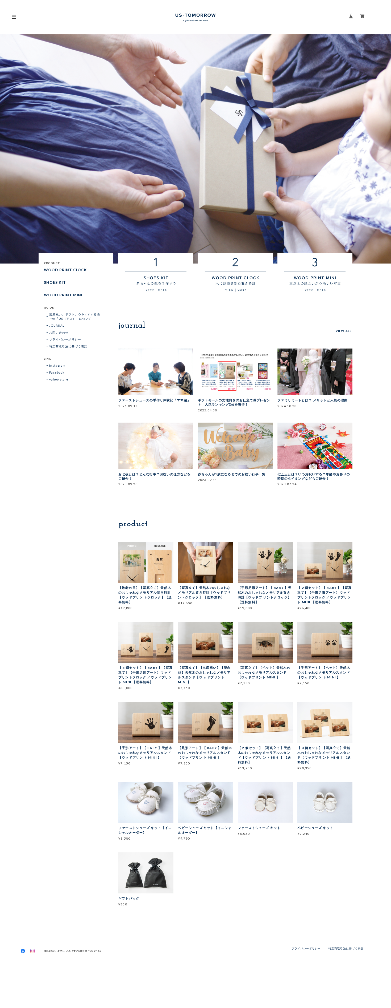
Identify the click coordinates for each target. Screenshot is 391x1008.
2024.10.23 (287, 406)
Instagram (57, 365)
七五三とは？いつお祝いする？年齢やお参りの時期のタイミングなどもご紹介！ (313, 476)
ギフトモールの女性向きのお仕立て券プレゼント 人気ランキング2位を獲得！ (234, 402)
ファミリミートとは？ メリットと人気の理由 (312, 400)
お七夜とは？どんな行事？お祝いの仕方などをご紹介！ (154, 476)
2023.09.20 (128, 484)
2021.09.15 (128, 406)
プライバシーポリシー (65, 339)
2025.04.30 (207, 410)
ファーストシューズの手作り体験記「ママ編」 (154, 400)
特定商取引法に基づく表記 (68, 346)
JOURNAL (56, 325)
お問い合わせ (58, 332)
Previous (12, 149)
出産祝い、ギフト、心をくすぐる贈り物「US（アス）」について (74, 316)
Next (379, 149)
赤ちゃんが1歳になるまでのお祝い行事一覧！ (233, 474)
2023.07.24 (287, 484)
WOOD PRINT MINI (63, 295)
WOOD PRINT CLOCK (65, 270)
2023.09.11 (207, 480)
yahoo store (58, 379)
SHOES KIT (55, 282)
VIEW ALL (344, 331)
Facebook (56, 372)
